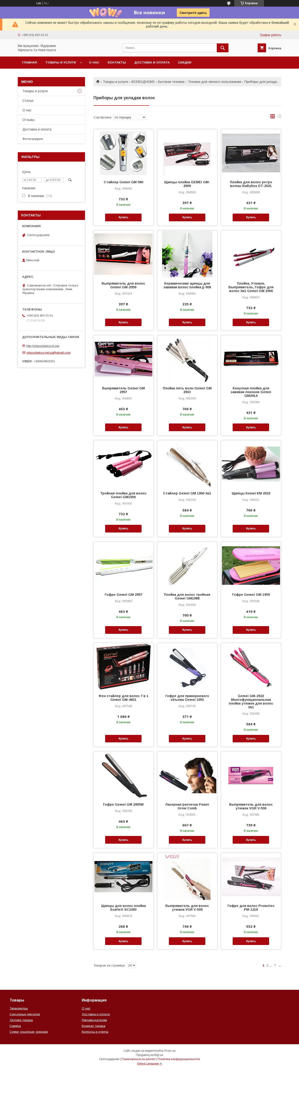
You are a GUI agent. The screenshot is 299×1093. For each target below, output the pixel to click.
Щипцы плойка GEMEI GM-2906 (187, 184)
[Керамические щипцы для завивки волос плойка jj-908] (187, 254)
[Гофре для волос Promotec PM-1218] (251, 876)
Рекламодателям (94, 1020)
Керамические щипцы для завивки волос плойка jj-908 (187, 285)
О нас (94, 62)
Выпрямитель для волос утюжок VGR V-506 (251, 806)
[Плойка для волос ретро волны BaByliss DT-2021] (251, 152)
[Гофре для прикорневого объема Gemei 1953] (187, 666)
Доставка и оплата (152, 62)
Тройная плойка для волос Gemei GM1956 (123, 495)
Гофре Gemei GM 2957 (123, 594)
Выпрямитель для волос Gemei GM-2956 (123, 285)
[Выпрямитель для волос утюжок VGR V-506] (251, 775)
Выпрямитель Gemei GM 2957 (123, 390)
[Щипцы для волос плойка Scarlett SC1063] (123, 876)
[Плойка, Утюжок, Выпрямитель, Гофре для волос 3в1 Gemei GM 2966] (251, 254)
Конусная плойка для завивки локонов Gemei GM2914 (251, 392)
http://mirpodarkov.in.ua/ (43, 346)
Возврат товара (93, 1026)
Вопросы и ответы (95, 1031)
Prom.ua (169, 1050)
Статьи (27, 100)
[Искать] (222, 47)
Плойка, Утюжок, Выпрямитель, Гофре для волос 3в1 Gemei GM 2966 (251, 287)
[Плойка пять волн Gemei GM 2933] (187, 358)
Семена (15, 1026)
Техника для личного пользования (214, 82)
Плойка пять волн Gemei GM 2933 (187, 390)
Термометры (19, 1008)
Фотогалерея (32, 139)
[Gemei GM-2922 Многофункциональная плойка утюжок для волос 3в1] (251, 666)
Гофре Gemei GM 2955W (123, 804)
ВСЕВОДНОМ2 (143, 82)
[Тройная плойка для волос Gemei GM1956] (123, 464)
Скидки (184, 62)
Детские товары (21, 1020)
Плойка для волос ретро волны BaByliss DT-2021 (251, 184)
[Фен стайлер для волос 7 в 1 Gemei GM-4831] (123, 666)
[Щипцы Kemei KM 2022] (251, 464)
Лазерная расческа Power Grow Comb (187, 806)
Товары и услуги (60, 62)
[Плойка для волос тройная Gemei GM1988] (187, 565)
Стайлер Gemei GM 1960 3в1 (187, 493)
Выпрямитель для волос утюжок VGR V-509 (187, 907)
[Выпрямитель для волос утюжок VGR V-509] (187, 876)
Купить (123, 217)
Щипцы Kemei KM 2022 (251, 493)
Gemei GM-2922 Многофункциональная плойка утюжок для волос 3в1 (251, 701)
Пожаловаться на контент (138, 1059)
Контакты (117, 62)
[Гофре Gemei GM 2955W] (123, 775)
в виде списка (279, 117)
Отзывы (28, 120)
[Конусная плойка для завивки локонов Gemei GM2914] (251, 358)
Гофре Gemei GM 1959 (251, 594)
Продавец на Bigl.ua (149, 1055)
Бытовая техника (171, 82)
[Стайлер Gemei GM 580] (123, 152)
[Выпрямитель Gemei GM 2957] (123, 358)
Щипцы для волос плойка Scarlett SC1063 (123, 907)
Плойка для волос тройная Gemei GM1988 (187, 596)
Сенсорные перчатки (25, 1014)
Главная (29, 62)
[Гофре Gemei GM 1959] (251, 565)
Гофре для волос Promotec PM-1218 (251, 907)
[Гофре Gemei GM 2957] (123, 565)
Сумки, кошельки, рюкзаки (29, 1031)
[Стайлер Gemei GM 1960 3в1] (187, 464)
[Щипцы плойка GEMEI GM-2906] (187, 152)
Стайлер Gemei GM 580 (123, 182)
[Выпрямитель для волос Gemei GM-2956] (123, 254)
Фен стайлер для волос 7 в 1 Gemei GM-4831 (123, 698)
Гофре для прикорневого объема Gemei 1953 (187, 698)
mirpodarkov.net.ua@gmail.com (49, 352)
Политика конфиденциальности (179, 1059)
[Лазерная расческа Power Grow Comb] (187, 775)
